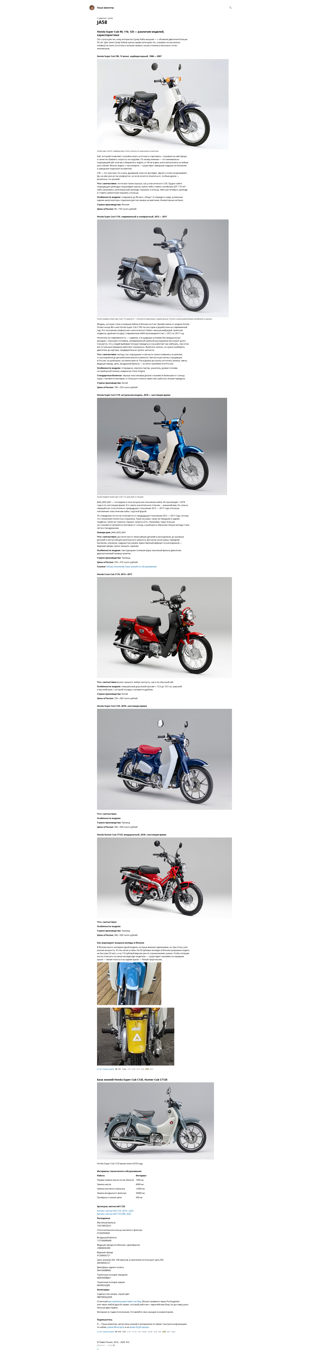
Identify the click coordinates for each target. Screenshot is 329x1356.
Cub (139, 1332)
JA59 (151, 1069)
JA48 (155, 1332)
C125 (129, 1332)
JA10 (138, 1069)
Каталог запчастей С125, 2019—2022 (115, 1210)
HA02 (134, 1069)
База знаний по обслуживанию (141, 566)
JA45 (142, 1069)
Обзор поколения (115, 566)
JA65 (168, 1332)
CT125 (134, 1332)
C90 (129, 1069)
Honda (144, 1332)
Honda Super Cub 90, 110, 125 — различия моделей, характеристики (130, 33)
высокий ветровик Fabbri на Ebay (124, 1301)
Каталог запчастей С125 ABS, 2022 (114, 1213)
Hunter (150, 1332)
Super (173, 1332)
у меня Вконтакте (115, 1327)
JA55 (159, 1332)
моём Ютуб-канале (139, 1327)
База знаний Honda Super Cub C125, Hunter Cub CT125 (132, 1079)
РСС (128, 1342)
